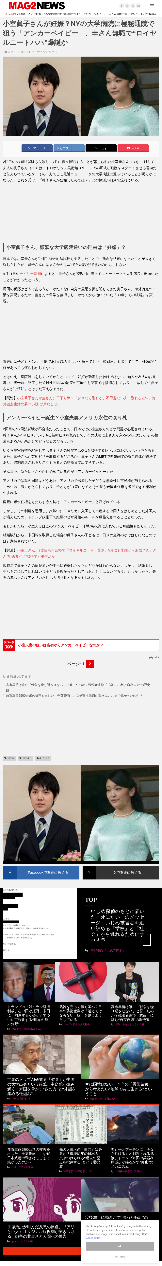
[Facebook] (121, 5)
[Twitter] (127, 5)
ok (120, 1246)
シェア (31, 148)
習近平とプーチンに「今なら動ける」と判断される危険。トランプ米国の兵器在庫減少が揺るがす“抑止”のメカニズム (132, 1158)
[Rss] (132, 5)
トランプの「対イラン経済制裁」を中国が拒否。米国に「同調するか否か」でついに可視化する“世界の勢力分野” (28, 1015)
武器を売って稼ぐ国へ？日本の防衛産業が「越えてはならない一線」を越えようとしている (80, 1013)
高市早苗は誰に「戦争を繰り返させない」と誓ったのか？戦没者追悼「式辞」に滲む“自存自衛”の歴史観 (132, 1013)
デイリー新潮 (30, 274)
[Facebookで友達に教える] (41, 866)
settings (120, 1256)
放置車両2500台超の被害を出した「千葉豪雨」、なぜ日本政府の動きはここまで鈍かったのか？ (74, 695)
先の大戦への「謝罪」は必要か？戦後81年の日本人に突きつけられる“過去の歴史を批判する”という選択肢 (80, 1158)
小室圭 (11, 758)
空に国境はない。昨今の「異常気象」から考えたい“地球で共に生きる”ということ (118, 1089)
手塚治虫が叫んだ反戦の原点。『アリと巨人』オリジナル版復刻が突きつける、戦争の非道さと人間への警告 (40, 1232)
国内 (10, 51)
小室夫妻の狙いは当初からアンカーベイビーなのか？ (61, 645)
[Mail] (138, 5)
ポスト (102, 148)
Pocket (134, 148)
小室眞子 (27, 758)
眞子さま (44, 758)
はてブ (64, 148)
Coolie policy (93, 1237)
